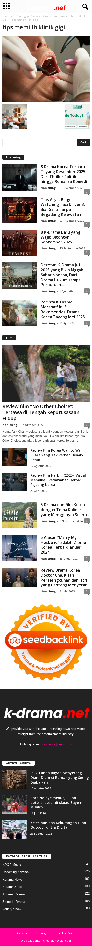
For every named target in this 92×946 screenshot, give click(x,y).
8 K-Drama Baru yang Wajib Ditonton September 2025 (60, 237)
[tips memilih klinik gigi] (46, 69)
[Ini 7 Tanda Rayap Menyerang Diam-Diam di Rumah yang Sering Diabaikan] (14, 779)
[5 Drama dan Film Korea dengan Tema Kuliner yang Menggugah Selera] (19, 515)
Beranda (7, 16)
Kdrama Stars (12, 887)
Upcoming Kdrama (15, 872)
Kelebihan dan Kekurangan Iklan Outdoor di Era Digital (58, 825)
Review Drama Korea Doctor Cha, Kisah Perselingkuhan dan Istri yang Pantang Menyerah (64, 577)
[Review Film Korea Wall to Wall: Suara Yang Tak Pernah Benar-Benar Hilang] (14, 457)
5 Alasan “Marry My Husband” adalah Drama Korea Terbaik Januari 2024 (63, 545)
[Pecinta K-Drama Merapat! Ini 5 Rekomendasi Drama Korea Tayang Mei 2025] (19, 313)
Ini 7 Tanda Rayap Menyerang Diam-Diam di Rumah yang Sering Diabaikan (59, 777)
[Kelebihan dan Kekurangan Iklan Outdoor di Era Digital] (14, 829)
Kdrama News (12, 879)
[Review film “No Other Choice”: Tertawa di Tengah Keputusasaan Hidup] (46, 373)
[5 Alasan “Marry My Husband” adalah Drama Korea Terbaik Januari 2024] (19, 548)
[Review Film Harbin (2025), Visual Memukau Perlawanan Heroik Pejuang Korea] (14, 482)
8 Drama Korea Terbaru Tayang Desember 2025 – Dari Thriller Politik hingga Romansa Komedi (65, 174)
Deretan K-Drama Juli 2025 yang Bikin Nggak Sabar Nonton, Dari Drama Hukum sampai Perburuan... (62, 274)
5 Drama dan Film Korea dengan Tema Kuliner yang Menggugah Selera (64, 509)
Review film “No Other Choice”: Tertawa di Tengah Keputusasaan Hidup (40, 412)
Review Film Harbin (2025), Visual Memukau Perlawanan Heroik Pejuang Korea (58, 480)
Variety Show (11, 909)
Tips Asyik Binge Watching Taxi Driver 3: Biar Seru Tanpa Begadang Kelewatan (63, 207)
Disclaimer (23, 933)
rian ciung (48, 188)
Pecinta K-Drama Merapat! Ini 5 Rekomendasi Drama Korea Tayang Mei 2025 (63, 309)
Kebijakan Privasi (65, 933)
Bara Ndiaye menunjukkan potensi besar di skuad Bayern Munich (56, 802)
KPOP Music (11, 864)
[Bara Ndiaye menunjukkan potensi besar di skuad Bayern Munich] (14, 804)
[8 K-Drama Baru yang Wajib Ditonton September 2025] (19, 243)
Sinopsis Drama (13, 902)
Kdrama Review (13, 894)
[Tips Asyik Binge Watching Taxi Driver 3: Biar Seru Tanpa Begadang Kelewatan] (19, 210)
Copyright (42, 933)
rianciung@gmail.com (56, 744)
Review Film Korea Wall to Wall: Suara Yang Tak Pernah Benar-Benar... (57, 455)
